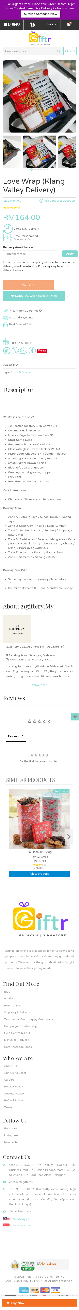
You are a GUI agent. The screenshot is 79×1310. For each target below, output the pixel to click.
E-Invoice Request (16, 1040)
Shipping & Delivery (17, 1012)
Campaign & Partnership (20, 1026)
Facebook (10, 1128)
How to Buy (12, 1005)
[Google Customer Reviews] (52, 1266)
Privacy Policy (13, 1086)
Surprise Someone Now (40, 14)
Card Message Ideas (18, 1047)
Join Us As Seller (15, 1073)
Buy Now (17, 1303)
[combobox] (33, 51)
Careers (9, 1079)
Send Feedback (20, 1211)
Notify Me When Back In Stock (35, 296)
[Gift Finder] (33, 25)
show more (39, 685)
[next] (69, 837)
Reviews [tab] (13, 736)
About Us (10, 1066)
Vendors (9, 998)
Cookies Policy (14, 1093)
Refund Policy (13, 1100)
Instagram (11, 1135)
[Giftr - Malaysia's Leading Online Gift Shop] (39, 38)
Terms (8, 1107)
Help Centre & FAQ (17, 1033)
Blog (7, 991)
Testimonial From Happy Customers (28, 1019)
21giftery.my (12, 200)
